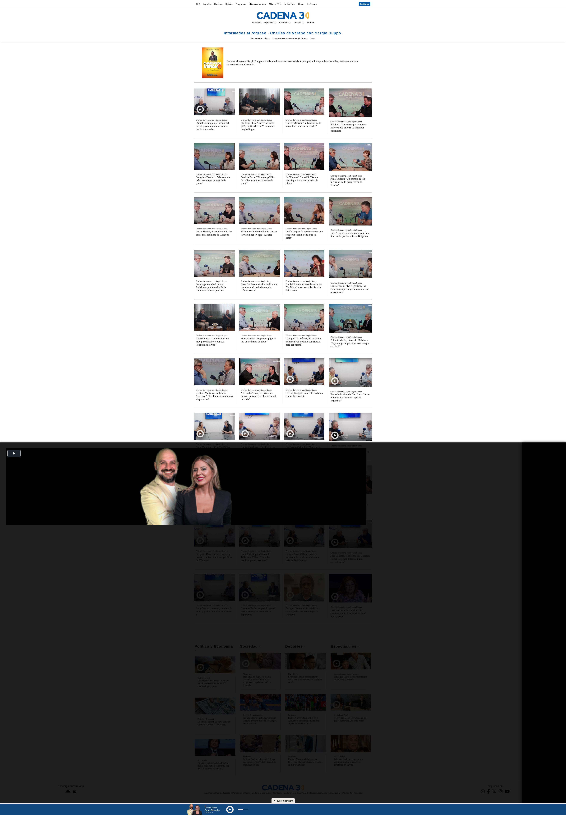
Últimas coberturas (257, 4)
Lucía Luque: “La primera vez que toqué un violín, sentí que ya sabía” (304, 234)
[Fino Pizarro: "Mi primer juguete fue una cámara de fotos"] (259, 317)
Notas (312, 38)
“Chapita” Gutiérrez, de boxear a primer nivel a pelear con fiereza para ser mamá (303, 341)
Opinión (229, 4)
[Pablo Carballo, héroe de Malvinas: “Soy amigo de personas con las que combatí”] (350, 318)
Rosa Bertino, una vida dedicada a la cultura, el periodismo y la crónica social (259, 287)
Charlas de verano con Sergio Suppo (306, 33)
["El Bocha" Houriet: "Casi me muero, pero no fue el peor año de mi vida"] (259, 371)
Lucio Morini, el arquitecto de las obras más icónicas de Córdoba (214, 233)
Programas (241, 4)
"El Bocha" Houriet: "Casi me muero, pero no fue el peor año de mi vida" (259, 396)
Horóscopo (311, 4)
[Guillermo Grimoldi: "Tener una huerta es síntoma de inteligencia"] (304, 426)
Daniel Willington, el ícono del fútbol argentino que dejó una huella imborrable (212, 126)
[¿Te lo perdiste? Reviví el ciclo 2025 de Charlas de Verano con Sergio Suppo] (259, 101)
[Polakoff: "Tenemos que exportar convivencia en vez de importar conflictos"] (350, 102)
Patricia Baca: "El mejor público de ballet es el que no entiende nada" (258, 180)
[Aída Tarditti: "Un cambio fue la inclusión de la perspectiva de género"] (350, 157)
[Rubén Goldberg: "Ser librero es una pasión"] (259, 426)
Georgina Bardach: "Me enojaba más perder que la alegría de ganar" (213, 180)
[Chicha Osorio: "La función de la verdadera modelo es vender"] (304, 101)
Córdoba (283, 22)
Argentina (268, 22)
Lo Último (256, 22)
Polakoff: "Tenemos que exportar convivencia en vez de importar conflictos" (348, 127)
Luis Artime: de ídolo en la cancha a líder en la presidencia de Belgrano (349, 235)
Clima (300, 4)
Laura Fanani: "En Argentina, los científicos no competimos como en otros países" (349, 288)
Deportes (207, 4)
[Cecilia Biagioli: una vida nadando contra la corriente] (304, 371)
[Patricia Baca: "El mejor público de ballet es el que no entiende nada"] (259, 156)
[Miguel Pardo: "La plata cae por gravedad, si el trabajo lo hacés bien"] (350, 427)
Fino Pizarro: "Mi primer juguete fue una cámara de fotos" (258, 340)
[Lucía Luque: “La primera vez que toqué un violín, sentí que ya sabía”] (304, 210)
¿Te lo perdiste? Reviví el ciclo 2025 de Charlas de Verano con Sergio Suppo (257, 126)
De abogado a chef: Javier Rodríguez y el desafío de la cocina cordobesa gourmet (211, 287)
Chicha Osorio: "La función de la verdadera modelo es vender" (303, 124)
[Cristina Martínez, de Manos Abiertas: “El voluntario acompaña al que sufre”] (214, 371)
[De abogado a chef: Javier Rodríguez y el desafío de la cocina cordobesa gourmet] (214, 263)
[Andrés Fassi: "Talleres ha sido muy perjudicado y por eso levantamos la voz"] (214, 317)
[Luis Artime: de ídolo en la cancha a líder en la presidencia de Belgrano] (350, 211)
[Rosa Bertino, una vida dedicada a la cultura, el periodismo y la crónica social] (259, 263)
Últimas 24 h (275, 4)
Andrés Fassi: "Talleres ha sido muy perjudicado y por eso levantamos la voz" (212, 341)
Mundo (310, 22)
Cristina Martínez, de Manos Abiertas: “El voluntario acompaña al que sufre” (214, 396)
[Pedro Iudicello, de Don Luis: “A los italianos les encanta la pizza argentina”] (350, 372)
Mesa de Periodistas (260, 38)
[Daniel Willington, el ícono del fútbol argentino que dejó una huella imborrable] (214, 101)
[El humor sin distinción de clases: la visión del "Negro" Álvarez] (259, 210)
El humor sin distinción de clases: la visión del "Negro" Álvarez (259, 233)
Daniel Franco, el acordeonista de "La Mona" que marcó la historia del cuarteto (304, 287)
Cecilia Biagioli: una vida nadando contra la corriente (304, 394)
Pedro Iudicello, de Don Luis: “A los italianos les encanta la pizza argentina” (350, 397)
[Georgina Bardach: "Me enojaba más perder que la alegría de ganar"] (214, 156)
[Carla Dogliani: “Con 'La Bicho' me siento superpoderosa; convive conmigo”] (214, 426)
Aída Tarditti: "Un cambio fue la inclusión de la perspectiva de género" (347, 181)
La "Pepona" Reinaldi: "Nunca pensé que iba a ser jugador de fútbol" (302, 180)
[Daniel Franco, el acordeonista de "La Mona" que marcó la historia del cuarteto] (304, 263)
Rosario (297, 22)
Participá (364, 4)
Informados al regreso (246, 33)
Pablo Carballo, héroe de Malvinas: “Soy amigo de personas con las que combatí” (349, 343)
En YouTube (289, 4)
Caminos (218, 4)
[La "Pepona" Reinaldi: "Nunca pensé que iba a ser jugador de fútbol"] (304, 156)
